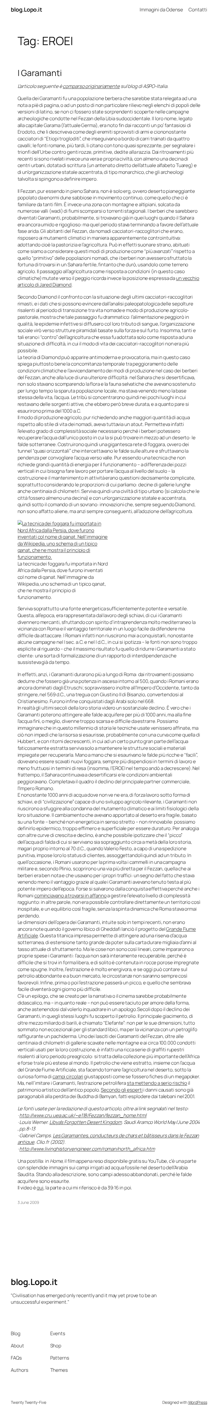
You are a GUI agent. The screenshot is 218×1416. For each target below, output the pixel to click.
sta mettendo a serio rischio (157, 1083)
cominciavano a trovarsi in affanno (70, 895)
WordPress (197, 1402)
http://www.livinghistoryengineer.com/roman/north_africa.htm (87, 1148)
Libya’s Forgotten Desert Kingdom (85, 1122)
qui (40, 1187)
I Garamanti (40, 72)
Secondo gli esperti (121, 1089)
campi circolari (68, 1076)
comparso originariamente (91, 86)
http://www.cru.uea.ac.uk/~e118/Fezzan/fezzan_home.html (82, 1115)
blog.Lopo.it (26, 9)
